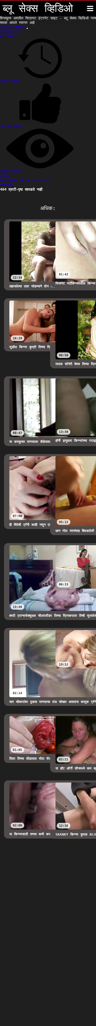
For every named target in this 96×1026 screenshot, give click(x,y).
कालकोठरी (7, 185)
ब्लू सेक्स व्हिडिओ (13, 27)
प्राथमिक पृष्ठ (9, 31)
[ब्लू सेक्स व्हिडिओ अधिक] (90, 8)
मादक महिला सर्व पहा (16, 180)
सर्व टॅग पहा (40, 180)
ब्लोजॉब (5, 176)
